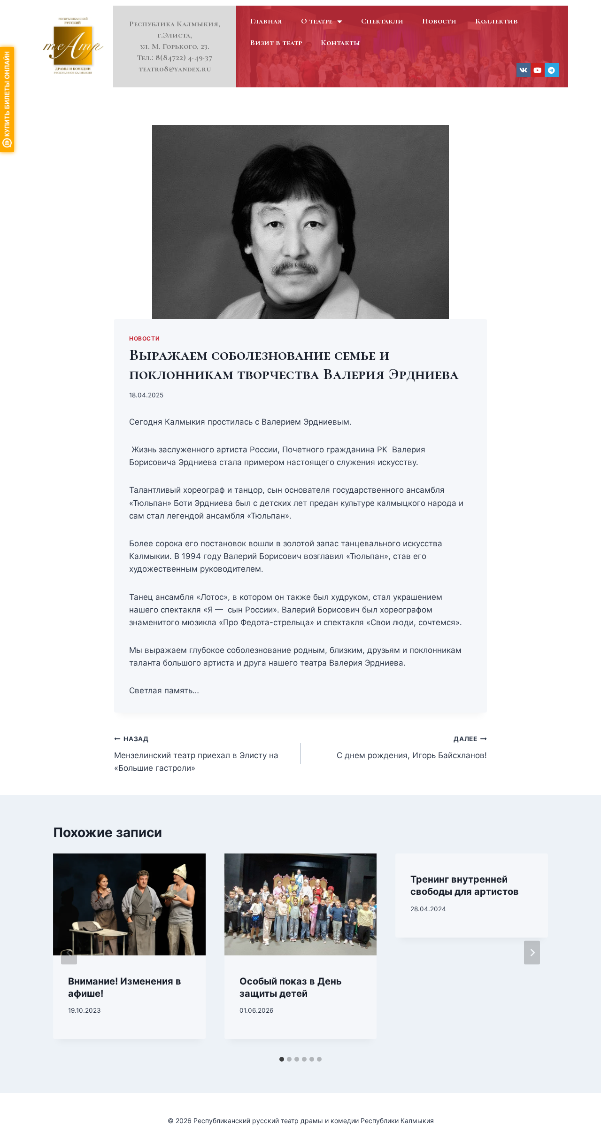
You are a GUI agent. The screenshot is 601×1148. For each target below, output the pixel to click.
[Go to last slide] (69, 952)
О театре (316, 21)
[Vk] (523, 70)
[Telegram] (552, 70)
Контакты (340, 42)
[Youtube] (538, 70)
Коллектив (496, 21)
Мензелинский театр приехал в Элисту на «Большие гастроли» (196, 754)
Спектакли (382, 21)
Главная (266, 21)
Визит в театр (276, 42)
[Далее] (532, 952)
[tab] (281, 1059)
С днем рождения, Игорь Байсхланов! (412, 747)
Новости (439, 21)
